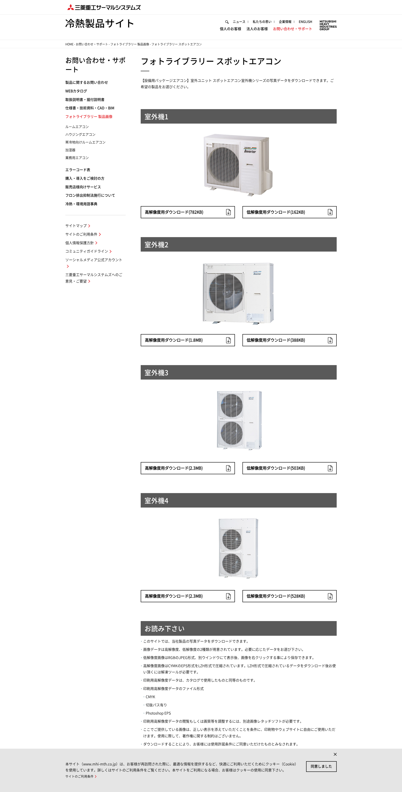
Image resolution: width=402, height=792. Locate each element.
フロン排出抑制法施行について (90, 195)
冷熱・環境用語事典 (81, 204)
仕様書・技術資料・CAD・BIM (89, 108)
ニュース (239, 21)
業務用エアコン (77, 157)
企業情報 (285, 21)
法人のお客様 (257, 29)
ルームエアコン (77, 126)
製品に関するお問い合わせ (86, 82)
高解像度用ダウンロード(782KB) (174, 212)
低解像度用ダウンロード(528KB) (276, 596)
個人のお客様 (230, 29)
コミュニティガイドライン (86, 251)
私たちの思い (262, 21)
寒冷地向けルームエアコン (85, 142)
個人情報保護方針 (79, 243)
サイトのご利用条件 (81, 234)
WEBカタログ (76, 91)
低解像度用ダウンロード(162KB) (276, 212)
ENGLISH (305, 21)
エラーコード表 (77, 170)
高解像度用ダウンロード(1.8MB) (174, 340)
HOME (69, 44)
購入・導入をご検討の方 (84, 178)
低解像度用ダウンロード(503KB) (276, 468)
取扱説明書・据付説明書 (84, 99)
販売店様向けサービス (83, 187)
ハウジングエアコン (80, 134)
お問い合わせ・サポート (292, 29)
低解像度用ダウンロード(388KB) (276, 340)
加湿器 (70, 150)
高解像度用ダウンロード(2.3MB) (174, 468)
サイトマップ (76, 225)
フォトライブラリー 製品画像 (129, 44)
